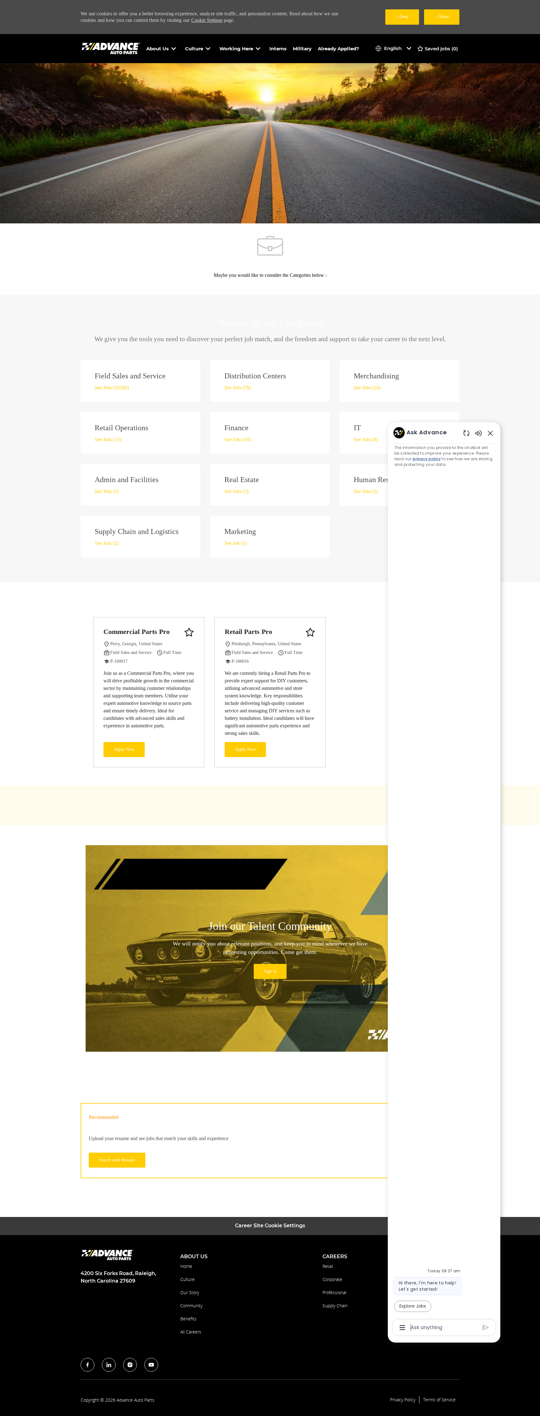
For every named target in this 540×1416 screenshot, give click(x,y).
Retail (327, 1266)
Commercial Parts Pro (136, 632)
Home (186, 1266)
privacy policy (426, 458)
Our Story (189, 1292)
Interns (278, 49)
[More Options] (402, 1327)
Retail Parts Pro (248, 632)
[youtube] (151, 1365)
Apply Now (124, 749)
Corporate (332, 1279)
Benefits (188, 1319)
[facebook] (87, 1365)
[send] (486, 1327)
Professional (334, 1292)
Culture (187, 1279)
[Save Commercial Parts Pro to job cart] (189, 632)
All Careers (190, 1332)
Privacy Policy (402, 1400)
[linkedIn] (109, 1365)
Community (191, 1306)
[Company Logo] (112, 48)
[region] (444, 879)
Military (302, 49)
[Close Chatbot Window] (490, 433)
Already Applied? (338, 49)
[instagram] (130, 1365)
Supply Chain (335, 1306)
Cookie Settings (206, 20)
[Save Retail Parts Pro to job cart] (310, 632)
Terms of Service (439, 1400)
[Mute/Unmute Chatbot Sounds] (478, 432)
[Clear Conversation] (466, 433)
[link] (270, 971)
